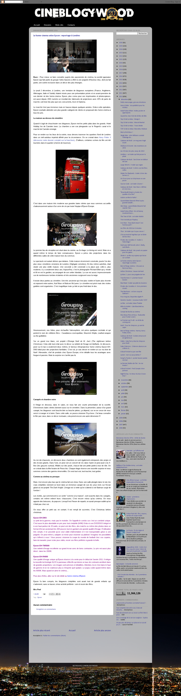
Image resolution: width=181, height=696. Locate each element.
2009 (121, 418)
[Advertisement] (72, 622)
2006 (121, 428)
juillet (123, 393)
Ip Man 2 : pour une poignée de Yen (133, 274)
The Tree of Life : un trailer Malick (132, 216)
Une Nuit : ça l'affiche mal (135, 451)
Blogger (94, 690)
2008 (121, 421)
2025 (121, 46)
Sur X (74, 672)
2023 (121, 53)
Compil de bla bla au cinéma (130, 312)
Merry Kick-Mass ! (127, 132)
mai (122, 400)
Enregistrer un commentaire (46, 609)
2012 (121, 90)
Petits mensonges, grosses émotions (133, 102)
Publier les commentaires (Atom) (54, 635)
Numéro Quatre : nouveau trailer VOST (134, 300)
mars (123, 407)
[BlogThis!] (52, 594)
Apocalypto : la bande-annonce (127, 564)
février (123, 410)
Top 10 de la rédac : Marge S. (130, 119)
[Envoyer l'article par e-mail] (44, 594)
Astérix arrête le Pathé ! (129, 197)
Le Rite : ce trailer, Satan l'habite (131, 303)
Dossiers (47, 25)
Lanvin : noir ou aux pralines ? (131, 355)
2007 (121, 425)
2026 (121, 43)
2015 (121, 79)
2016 (121, 76)
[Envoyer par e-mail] (50, 594)
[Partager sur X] (55, 594)
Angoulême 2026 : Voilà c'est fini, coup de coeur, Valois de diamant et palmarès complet (136, 549)
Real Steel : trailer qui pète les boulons (134, 283)
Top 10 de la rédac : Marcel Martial (132, 122)
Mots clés (59, 25)
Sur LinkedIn (77, 669)
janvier (123, 414)
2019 (121, 66)
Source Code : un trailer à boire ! (132, 184)
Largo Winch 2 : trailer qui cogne (132, 165)
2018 (121, 69)
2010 (121, 96)
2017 (121, 73)
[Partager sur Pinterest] (59, 594)
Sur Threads (77, 678)
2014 (121, 83)
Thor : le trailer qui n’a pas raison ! (132, 231)
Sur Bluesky (76, 683)
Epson (40, 597)
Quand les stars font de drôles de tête (134, 116)
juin (122, 397)
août (123, 390)
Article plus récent (41, 630)
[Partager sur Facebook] (57, 594)
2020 (121, 63)
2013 (121, 86)
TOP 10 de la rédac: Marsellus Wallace (134, 129)
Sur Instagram (77, 680)
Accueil (37, 25)
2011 (121, 93)
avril (122, 403)
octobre (124, 383)
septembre (125, 387)
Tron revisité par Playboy (129, 220)
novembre (125, 380)
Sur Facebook (77, 675)
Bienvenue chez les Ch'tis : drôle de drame (130, 438)
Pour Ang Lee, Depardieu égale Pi (132, 297)
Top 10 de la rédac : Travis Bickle (132, 126)
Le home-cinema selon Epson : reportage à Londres (56, 36)
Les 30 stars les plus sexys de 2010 (132, 151)
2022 (121, 56)
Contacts (71, 25)
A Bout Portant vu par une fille (131, 352)
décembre (124, 99)
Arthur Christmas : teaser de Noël (132, 271)
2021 (121, 59)
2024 (121, 49)
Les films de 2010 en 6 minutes (131, 228)
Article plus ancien (102, 630)
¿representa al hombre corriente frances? (130, 603)
